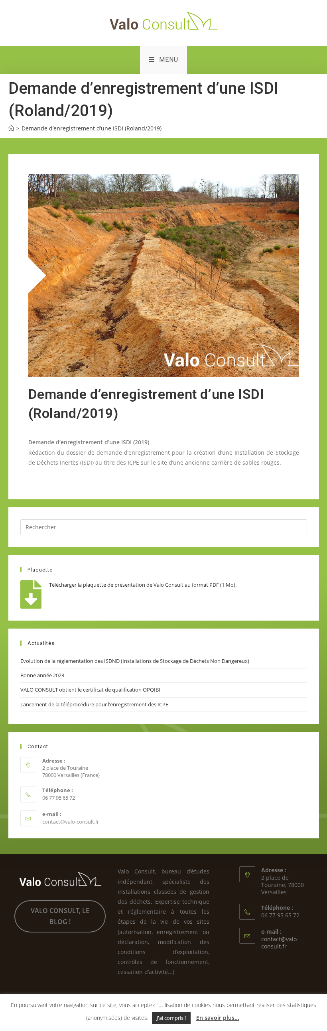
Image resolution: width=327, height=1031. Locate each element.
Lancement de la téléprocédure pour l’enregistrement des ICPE (94, 704)
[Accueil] (11, 128)
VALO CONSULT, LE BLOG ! (60, 916)
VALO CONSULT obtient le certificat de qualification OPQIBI (90, 689)
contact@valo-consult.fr (70, 821)
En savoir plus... (217, 1017)
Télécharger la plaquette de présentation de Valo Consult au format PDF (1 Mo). (142, 584)
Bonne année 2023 (42, 675)
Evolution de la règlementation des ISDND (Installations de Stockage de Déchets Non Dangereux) (134, 660)
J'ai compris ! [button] (171, 1017)
